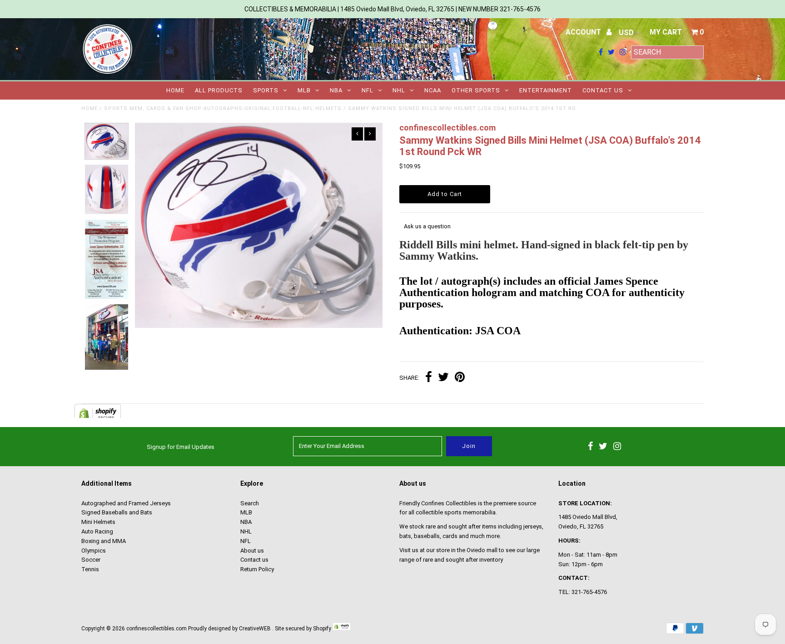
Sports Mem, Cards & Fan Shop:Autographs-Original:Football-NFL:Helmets (223, 108)
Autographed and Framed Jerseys (126, 503)
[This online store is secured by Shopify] (342, 628)
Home (175, 90)
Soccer (90, 559)
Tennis (90, 569)
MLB (304, 90)
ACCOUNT (584, 32)
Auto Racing (97, 531)
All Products (219, 90)
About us (252, 550)
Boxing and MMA (103, 541)
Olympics (93, 550)
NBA (336, 90)
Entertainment (545, 90)
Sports (265, 90)
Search (249, 503)
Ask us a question (427, 226)
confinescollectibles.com (156, 628)
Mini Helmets (98, 521)
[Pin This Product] (460, 378)
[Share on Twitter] (443, 378)
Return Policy (257, 569)
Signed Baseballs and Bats (116, 512)
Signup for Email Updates (180, 446)
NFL (367, 90)
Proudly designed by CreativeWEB (229, 628)
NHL (398, 90)
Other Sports (476, 90)
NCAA (432, 90)
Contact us (602, 90)
